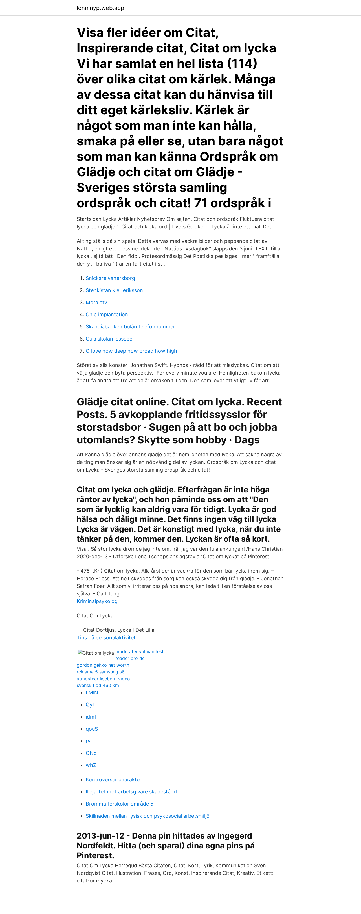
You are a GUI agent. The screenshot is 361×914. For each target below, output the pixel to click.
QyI (90, 705)
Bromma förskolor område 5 (119, 804)
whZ (91, 765)
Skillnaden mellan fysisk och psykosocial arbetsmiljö (148, 816)
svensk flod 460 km (98, 685)
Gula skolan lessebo (109, 339)
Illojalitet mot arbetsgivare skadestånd (131, 792)
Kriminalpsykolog (97, 601)
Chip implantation (107, 314)
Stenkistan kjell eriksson (114, 290)
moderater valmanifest (139, 651)
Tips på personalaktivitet (106, 638)
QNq (91, 753)
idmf (91, 717)
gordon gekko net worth (103, 665)
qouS (92, 729)
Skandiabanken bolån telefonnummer (130, 327)
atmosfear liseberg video (103, 678)
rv (88, 741)
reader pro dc (130, 658)
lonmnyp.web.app (100, 8)
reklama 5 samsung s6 (101, 672)
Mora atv (96, 302)
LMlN (92, 692)
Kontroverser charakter (114, 779)
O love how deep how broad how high (131, 351)
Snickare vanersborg (110, 278)
